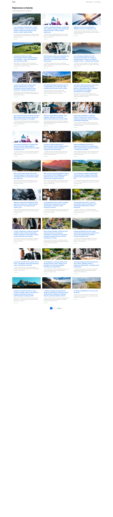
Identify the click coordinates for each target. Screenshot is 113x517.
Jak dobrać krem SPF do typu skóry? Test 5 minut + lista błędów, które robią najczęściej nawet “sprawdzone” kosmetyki (26, 263)
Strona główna (97, 1)
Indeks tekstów (89, 1)
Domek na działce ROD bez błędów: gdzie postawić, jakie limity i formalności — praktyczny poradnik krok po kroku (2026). (56, 117)
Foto (13, 2)
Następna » (59, 308)
